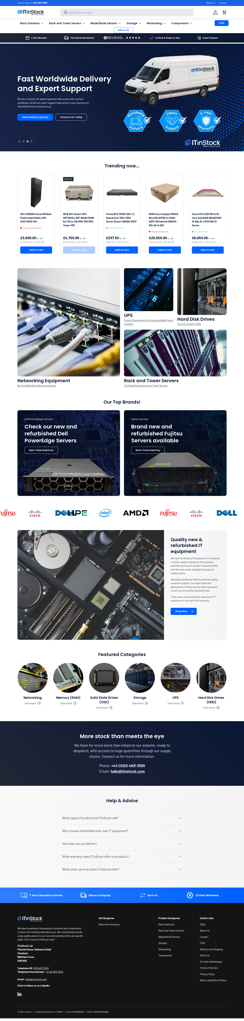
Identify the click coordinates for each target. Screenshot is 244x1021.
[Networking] (33, 678)
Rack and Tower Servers (65, 23)
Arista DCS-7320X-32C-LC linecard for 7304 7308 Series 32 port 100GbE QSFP (121, 217)
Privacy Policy (207, 973)
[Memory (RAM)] (68, 678)
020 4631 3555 (40, 2)
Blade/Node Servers (104, 23)
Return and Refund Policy (213, 980)
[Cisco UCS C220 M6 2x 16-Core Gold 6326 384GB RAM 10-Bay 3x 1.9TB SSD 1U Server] (208, 193)
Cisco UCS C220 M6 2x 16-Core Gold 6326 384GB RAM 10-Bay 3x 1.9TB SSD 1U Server (206, 219)
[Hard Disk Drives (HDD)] (211, 678)
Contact (223, 2)
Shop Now (181, 611)
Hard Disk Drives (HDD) (211, 699)
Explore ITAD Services (67, 129)
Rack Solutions (30, 23)
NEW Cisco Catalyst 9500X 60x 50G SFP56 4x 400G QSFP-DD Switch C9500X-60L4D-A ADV (163, 219)
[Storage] (140, 678)
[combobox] (127, 12)
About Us (210, 2)
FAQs (202, 924)
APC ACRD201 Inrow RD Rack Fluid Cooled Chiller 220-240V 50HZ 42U (35, 217)
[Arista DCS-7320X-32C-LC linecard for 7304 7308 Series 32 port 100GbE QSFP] (122, 193)
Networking (154, 23)
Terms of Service (209, 967)
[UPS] (176, 678)
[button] (224, 12)
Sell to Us (123, 30)
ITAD (221, 23)
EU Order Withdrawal (211, 961)
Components (180, 23)
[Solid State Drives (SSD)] (104, 678)
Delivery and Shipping (211, 949)
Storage (131, 23)
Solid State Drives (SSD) (104, 699)
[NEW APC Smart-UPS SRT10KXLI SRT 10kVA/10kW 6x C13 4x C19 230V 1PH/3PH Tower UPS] (79, 193)
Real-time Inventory (41, 450)
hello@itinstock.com (36, 979)
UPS (176, 697)
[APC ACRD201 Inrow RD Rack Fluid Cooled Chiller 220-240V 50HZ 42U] (36, 193)
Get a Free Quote (32, 129)
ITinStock (28, 1012)
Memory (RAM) (68, 697)
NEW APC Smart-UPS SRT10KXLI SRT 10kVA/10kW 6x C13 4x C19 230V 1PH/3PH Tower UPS (78, 219)
